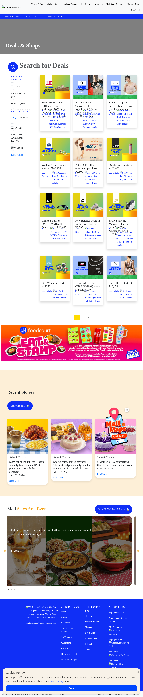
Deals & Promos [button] (70, 4)
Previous (5, 551)
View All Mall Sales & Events (112, 509)
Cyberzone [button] (98, 4)
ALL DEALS (25, 17)
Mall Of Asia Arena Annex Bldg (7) (17, 137)
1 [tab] (8, 589)
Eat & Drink (90, 633)
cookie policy (56, 681)
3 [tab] (14, 589)
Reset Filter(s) (17, 155)
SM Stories (90, 616)
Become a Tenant (69, 654)
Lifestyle (89, 644)
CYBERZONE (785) (18, 95)
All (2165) (15, 86)
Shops (64, 617)
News (87, 649)
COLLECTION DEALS (11, 17)
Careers (64, 648)
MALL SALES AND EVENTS (52, 17)
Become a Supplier (69, 659)
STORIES (36, 17)
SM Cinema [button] (85, 4)
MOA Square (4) (18, 148)
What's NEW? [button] (37, 4)
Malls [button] (49, 4)
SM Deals (65, 623)
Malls (63, 611)
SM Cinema (66, 637)
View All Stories (18, 406)
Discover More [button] (133, 4)
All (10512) (16, 128)
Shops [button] (57, 4)
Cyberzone (66, 643)
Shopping (89, 627)
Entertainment (91, 638)
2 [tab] (11, 589)
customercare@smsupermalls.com (41, 623)
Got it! (72, 688)
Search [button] (134, 10)
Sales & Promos (92, 621)
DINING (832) (18, 103)
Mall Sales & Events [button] (115, 4)
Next (137, 551)
